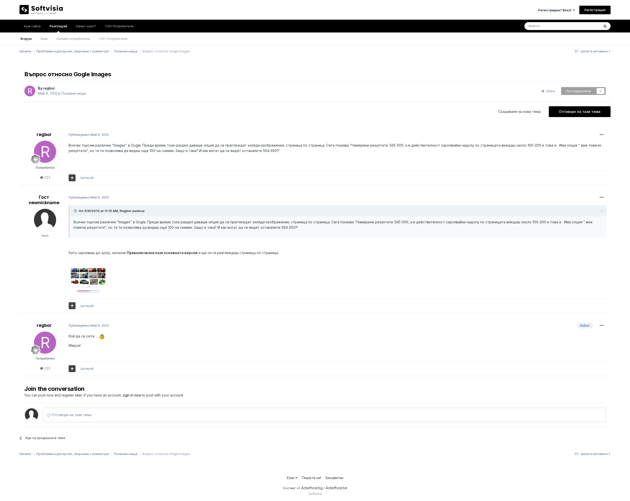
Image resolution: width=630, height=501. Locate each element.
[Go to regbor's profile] (29, 91)
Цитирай (87, 178)
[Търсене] (605, 26)
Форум (26, 39)
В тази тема (585, 26)
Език (291, 478)
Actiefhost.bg (312, 488)
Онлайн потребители (73, 39)
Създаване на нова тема (519, 111)
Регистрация (594, 10)
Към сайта (32, 26)
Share (549, 91)
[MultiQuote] (72, 177)
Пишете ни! (311, 478)
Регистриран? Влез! (555, 10)
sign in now (132, 395)
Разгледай (58, 26)
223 (46, 177)
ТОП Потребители (113, 39)
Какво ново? (86, 26)
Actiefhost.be (336, 488)
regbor (49, 88)
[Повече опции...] (602, 135)
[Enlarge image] (101, 336)
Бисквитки (334, 478)
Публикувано (89, 135)
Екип (44, 39)
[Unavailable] (87, 280)
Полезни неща (73, 93)
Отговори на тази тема (579, 111)
